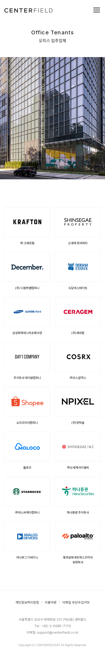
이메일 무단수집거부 (76, 602)
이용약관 (51, 602)
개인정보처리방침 (27, 602)
